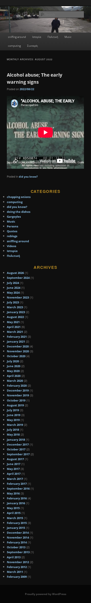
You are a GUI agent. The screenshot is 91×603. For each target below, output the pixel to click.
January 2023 (16, 312)
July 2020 (13, 361)
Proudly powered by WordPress (45, 594)
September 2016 (18, 489)
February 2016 (17, 498)
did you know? (28, 176)
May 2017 (13, 469)
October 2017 (16, 449)
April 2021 (14, 327)
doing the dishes (18, 212)
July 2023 (13, 302)
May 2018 (13, 434)
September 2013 (18, 552)
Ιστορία (36, 37)
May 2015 (13, 508)
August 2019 (15, 405)
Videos (11, 246)
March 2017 (15, 479)
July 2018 (13, 430)
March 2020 (15, 381)
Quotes (12, 231)
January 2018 (16, 440)
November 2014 (18, 537)
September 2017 (18, 454)
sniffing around (17, 37)
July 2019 (13, 410)
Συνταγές (32, 46)
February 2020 (17, 386)
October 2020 (16, 356)
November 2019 (18, 395)
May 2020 (13, 371)
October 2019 (16, 400)
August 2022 (15, 317)
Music (68, 37)
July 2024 (13, 283)
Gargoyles (14, 217)
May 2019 (13, 420)
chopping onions (18, 197)
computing (14, 46)
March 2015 (15, 518)
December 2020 (18, 346)
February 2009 (17, 577)
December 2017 (18, 444)
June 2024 (13, 288)
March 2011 (15, 572)
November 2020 (18, 351)
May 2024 (13, 293)
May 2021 (13, 322)
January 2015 (16, 528)
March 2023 (15, 307)
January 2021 (16, 341)
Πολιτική (52, 37)
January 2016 (16, 503)
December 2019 (18, 390)
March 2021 (15, 332)
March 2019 (15, 425)
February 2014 (17, 542)
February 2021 (17, 337)
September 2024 (18, 278)
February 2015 (17, 523)
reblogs (12, 236)
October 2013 (16, 547)
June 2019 (13, 415)
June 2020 (13, 366)
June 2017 (13, 464)
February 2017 (17, 484)
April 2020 (14, 376)
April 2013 (14, 557)
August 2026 (15, 273)
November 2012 (18, 562)
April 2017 (14, 474)
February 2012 (17, 567)
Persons (12, 226)
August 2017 (15, 459)
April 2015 (14, 513)
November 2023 (18, 297)
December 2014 (18, 533)
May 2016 (13, 493)
